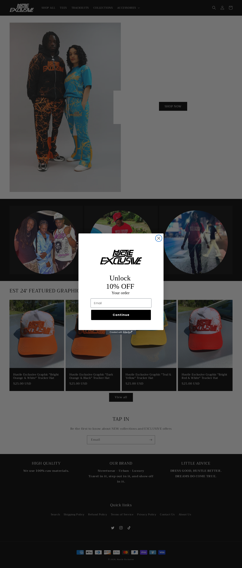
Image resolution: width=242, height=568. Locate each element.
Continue (121, 315)
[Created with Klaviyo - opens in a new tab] (121, 332)
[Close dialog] (158, 238)
